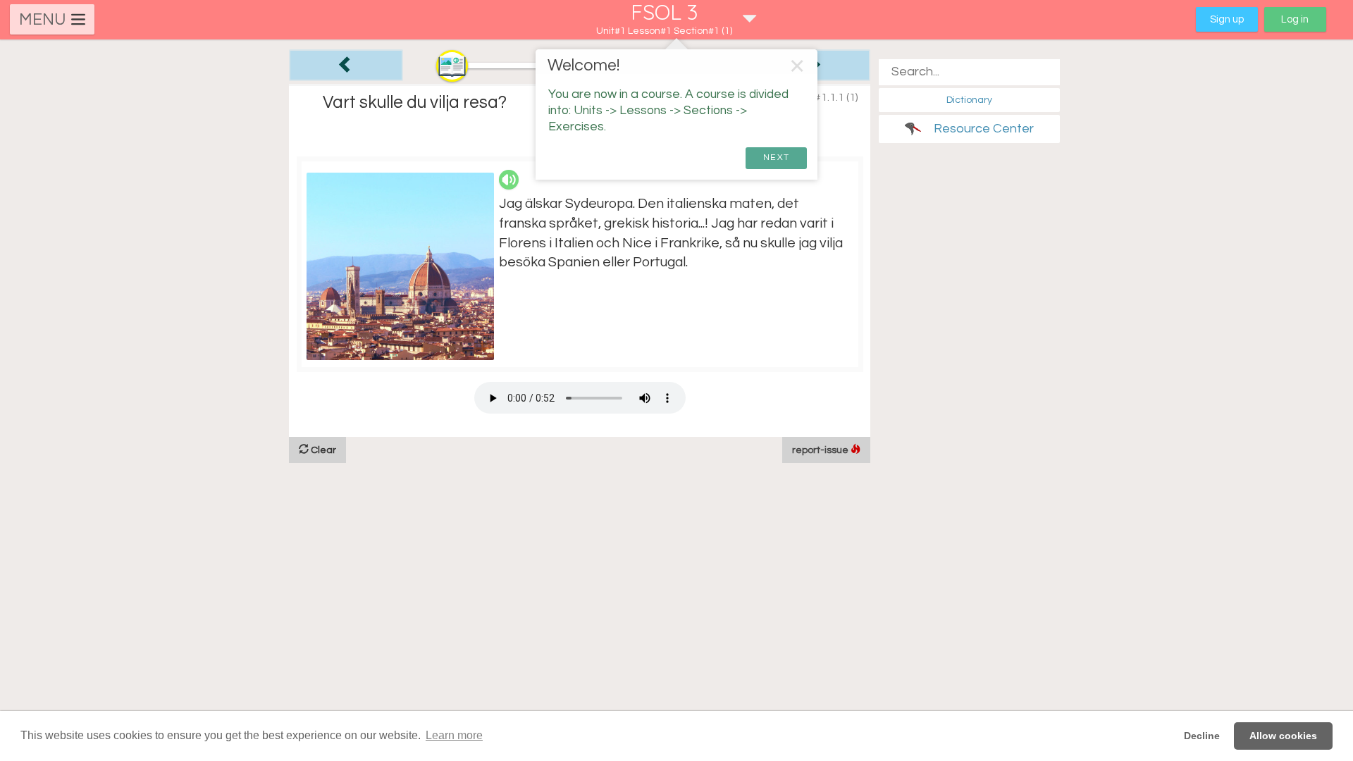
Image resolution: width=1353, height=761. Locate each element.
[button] (676, 19)
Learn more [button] (454, 735)
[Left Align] (346, 65)
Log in (1295, 19)
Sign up (1227, 19)
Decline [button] (1202, 735)
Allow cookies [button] (1283, 735)
